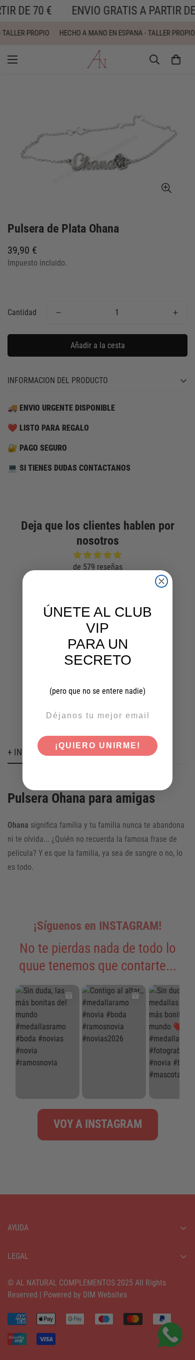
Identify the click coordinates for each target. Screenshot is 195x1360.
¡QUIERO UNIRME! (97, 745)
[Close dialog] (162, 581)
